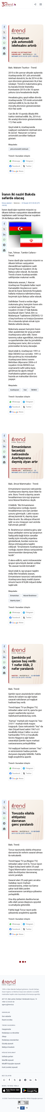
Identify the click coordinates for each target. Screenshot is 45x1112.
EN (18, 1108)
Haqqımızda (6, 1029)
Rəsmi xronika (7, 1020)
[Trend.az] (9, 4)
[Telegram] (25, 1080)
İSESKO (34, 390)
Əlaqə (4, 1036)
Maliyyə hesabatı (8, 1047)
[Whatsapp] (4, 1080)
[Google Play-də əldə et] (30, 1090)
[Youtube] (20, 1080)
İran (25, 390)
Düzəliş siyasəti (7, 1044)
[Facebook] (9, 1080)
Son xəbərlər (6, 1016)
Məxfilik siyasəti (8, 1060)
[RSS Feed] (36, 1080)
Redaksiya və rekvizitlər (10, 1033)
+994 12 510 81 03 (8, 1002)
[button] (4, 27)
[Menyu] (40, 4)
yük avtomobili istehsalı (19, 149)
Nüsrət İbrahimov (29, 596)
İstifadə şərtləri (7, 1056)
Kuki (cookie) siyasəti (10, 1067)
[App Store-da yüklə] (11, 1090)
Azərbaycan (14, 390)
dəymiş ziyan (15, 600)
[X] (14, 1080)
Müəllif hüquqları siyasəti (11, 1064)
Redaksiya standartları (10, 1040)
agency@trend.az (8, 1004)
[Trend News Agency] (8, 982)
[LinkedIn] (30, 1080)
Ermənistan (14, 596)
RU (27, 1108)
